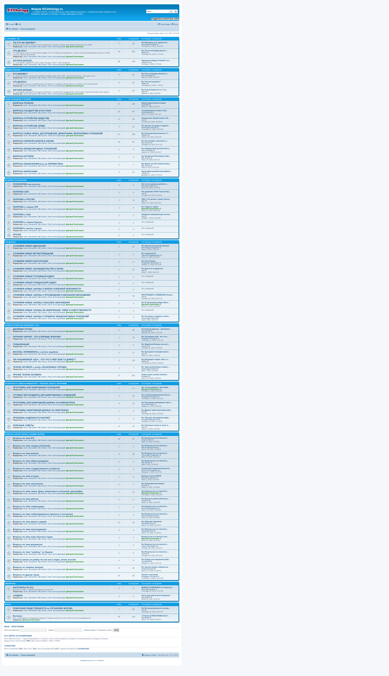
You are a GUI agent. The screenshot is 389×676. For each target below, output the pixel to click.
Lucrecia (144, 346)
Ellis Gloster (42, 47)
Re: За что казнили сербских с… (154, 184)
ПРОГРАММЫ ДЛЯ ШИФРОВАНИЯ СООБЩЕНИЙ (36, 387)
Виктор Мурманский (149, 447)
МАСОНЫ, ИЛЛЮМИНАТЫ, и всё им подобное (35, 352)
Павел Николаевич (148, 546)
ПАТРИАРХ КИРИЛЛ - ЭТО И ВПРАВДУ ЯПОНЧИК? (37, 337)
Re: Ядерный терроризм (151, 521)
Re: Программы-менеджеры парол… (156, 402)
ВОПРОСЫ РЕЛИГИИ (23, 103)
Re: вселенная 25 (148, 253)
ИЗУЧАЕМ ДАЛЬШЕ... (23, 61)
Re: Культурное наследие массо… (155, 352)
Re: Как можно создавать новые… (155, 316)
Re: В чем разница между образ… (155, 302)
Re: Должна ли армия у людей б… (155, 126)
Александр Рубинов (149, 44)
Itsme (26, 47)
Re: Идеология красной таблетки (155, 246)
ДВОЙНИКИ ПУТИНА (22, 329)
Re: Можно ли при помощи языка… (156, 164)
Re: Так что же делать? (151, 82)
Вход (6, 626)
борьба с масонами (149, 575)
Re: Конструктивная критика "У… (155, 133)
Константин (145, 143)
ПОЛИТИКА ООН (21, 192)
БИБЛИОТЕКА (10, 583)
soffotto (144, 173)
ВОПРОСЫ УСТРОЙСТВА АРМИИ (29, 126)
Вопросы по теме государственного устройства (36, 468)
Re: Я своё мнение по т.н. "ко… (154, 90)
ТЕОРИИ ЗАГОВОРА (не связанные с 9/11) (22, 325)
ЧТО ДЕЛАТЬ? (20, 51)
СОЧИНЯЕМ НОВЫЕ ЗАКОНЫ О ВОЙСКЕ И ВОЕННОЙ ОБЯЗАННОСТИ (47, 289)
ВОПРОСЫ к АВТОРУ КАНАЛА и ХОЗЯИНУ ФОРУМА (25, 434)
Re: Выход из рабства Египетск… (155, 499)
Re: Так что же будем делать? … (154, 50)
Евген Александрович (149, 470)
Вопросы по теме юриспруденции (29, 529)
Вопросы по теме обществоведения (30, 461)
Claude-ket (145, 62)
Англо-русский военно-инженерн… (156, 595)
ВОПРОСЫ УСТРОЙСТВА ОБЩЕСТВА (31, 118)
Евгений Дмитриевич (149, 508)
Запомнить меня (104, 630)
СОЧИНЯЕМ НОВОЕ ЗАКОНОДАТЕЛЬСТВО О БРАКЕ (38, 269)
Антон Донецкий (59, 47)
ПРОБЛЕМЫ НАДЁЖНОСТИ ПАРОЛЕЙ (31, 418)
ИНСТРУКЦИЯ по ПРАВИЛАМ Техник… (157, 295)
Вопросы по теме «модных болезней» (31, 446)
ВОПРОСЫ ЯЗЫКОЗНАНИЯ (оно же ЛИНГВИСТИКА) (38, 164)
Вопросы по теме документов (27, 544)
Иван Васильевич (148, 589)
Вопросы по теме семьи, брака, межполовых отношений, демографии (48, 491)
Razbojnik (145, 105)
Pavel (50, 47)
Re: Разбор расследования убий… (155, 559)
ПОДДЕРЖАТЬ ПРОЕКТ (161, 19)
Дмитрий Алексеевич (75, 47)
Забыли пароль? (90, 630)
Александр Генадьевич (150, 248)
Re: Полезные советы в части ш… (155, 425)
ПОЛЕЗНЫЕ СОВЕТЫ (23, 425)
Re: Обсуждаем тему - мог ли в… (155, 336)
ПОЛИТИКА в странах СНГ (25, 207)
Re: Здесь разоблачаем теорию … (155, 367)
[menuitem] (18, 24)
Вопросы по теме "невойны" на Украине (33, 552)
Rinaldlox (144, 376)
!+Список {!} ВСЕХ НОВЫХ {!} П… (155, 616)
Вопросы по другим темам (26, 575)
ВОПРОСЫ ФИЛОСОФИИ (25, 171)
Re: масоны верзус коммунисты (154, 567)
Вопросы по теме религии (26, 453)
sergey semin (146, 440)
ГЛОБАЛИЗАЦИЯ (21, 344)
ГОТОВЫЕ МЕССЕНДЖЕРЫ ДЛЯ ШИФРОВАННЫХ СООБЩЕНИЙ (44, 395)
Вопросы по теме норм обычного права (33, 537)
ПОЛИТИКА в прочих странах (27, 228)
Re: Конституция (148, 261)
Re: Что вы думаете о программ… (155, 387)
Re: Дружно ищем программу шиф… (156, 410)
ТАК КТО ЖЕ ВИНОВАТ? (24, 43)
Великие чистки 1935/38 (151, 476)
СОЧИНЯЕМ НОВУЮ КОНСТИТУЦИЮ (30, 261)
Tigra (143, 91)
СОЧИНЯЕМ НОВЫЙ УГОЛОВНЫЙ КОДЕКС (34, 276)
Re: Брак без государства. (152, 268)
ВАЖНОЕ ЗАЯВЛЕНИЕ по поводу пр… (157, 587)
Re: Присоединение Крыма (152, 483)
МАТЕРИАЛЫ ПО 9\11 (23, 587)
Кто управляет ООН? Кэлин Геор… (155, 191)
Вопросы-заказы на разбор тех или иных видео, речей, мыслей (44, 560)
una (142, 120)
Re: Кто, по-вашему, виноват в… (155, 74)
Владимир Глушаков (149, 338)
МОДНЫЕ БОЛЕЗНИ (12, 70)
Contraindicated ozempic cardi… (154, 110)
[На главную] (18, 10)
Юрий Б (144, 135)
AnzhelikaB (145, 561)
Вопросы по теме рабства (25, 499)
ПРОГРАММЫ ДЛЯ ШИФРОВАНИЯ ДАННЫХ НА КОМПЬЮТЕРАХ (44, 403)
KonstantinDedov (147, 404)
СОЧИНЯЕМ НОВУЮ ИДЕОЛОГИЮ (29, 246)
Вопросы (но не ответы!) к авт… (155, 537)
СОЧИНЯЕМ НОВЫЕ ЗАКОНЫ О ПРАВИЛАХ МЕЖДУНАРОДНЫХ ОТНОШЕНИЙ (51, 316)
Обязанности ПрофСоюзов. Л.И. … (156, 118)
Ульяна (144, 554)
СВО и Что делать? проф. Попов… (156, 199)
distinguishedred (147, 523)
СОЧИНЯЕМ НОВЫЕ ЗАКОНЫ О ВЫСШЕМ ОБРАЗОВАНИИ (41, 302)
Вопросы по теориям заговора (28, 567)
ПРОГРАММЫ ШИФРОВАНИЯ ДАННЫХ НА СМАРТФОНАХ (41, 410)
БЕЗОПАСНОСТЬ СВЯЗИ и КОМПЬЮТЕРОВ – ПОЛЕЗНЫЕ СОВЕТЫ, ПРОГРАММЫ (36, 383)
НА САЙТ (174, 19)
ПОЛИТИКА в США (22, 214)
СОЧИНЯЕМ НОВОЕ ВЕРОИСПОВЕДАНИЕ (33, 253)
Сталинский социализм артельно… (156, 468)
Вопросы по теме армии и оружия (30, 522)
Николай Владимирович (150, 255)
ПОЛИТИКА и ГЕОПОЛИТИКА (16, 180)
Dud (143, 412)
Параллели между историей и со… (155, 60)
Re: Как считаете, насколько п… (154, 141)
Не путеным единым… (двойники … (156, 329)
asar (143, 353)
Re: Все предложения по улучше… (155, 608)
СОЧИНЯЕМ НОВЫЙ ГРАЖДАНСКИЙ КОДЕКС (35, 282)
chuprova (144, 500)
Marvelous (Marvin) (148, 186)
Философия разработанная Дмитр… (156, 171)
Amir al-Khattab (147, 75)
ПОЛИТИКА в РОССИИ (23, 199)
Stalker (144, 52)
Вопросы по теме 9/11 (23, 438)
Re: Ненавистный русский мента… (155, 148)
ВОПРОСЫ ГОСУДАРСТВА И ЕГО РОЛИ (32, 111)
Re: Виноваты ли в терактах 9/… (154, 42)
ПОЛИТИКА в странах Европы (27, 222)
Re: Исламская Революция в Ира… (155, 156)
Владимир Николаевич (150, 263)
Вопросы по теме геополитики (28, 484)
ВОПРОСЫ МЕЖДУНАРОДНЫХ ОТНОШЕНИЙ (35, 149)
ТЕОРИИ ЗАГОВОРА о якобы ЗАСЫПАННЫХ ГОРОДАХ (40, 367)
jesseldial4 (145, 617)
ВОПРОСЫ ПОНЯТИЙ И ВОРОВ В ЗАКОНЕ (33, 141)
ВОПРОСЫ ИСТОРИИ (23, 156)
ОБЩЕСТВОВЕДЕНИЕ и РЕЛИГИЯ (18, 99)
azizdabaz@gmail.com (149, 419)
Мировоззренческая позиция (153, 103)
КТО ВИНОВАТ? (20, 74)
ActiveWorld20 (146, 112)
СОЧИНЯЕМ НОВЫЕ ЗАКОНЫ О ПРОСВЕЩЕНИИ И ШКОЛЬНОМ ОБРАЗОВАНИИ (51, 295)
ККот (143, 201)
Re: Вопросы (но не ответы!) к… (155, 438)
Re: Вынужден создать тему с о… (155, 359)
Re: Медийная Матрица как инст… (155, 344)
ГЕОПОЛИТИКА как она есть (26, 184)
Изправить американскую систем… (156, 214)
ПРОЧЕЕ (17, 234)
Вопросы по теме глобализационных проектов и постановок (43, 514)
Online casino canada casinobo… (154, 374)
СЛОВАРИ (17, 595)
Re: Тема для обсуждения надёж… (155, 418)
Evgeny (144, 485)
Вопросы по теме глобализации (28, 506)
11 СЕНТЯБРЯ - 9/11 (12, 39)
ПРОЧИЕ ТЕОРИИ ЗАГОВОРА (27, 375)
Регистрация (18, 626)
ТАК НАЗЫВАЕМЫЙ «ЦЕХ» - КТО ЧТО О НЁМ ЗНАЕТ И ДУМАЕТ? (44, 359)
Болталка (17, 616)
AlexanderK (33, 47)
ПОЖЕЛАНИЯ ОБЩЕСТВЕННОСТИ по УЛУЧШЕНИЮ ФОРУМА (42, 608)
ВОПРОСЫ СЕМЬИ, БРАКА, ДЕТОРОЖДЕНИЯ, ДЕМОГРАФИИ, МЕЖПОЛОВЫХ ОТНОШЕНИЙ (58, 133)
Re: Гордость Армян (149, 207)
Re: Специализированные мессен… (156, 395)
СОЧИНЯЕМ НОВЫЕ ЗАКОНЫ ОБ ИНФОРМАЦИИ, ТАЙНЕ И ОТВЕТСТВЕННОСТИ (52, 310)
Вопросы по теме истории (26, 476)
